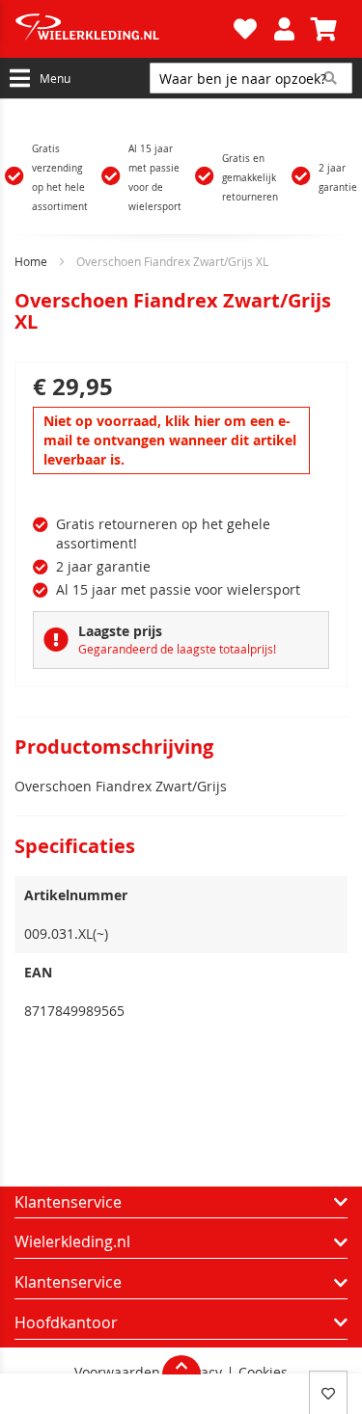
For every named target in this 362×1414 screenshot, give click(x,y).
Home (30, 261)
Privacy (199, 1372)
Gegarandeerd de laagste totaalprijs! (177, 648)
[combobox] (251, 78)
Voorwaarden (117, 1372)
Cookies (263, 1372)
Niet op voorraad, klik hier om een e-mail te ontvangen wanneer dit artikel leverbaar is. (169, 440)
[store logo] (122, 29)
